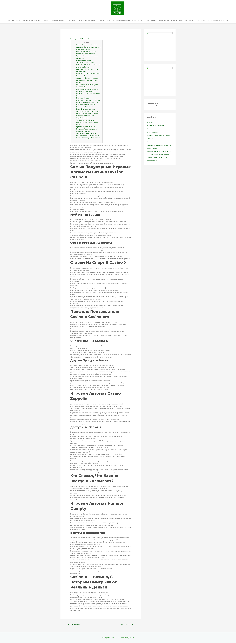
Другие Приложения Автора (86, 133)
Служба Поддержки (83, 118)
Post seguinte (127, 624)
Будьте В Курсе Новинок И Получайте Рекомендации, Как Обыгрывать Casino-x (86, 129)
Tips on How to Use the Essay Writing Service (212, 20)
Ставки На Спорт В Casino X (86, 54)
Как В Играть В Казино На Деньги (88, 100)
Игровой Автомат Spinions (85, 109)
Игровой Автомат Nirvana (85, 91)
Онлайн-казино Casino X (84, 60)
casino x (80, 465)
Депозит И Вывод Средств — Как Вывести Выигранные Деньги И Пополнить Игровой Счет (88, 113)
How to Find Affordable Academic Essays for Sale (125, 20)
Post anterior (74, 624)
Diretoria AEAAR (58, 20)
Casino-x (79, 82)
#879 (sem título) (14, 20)
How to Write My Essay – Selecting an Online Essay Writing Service (169, 20)
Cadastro (46, 20)
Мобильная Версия (83, 49)
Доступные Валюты (83, 67)
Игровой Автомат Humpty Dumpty (88, 74)
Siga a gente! (159, 105)
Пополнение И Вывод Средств (87, 89)
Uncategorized (75, 39)
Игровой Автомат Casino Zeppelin (88, 65)
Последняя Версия (83, 98)
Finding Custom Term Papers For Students (82, 20)
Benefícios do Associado (31, 20)
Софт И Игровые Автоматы (86, 51)
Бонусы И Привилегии (84, 76)
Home (102, 20)
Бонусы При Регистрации (85, 107)
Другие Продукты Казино (85, 62)
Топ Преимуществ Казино (85, 120)
